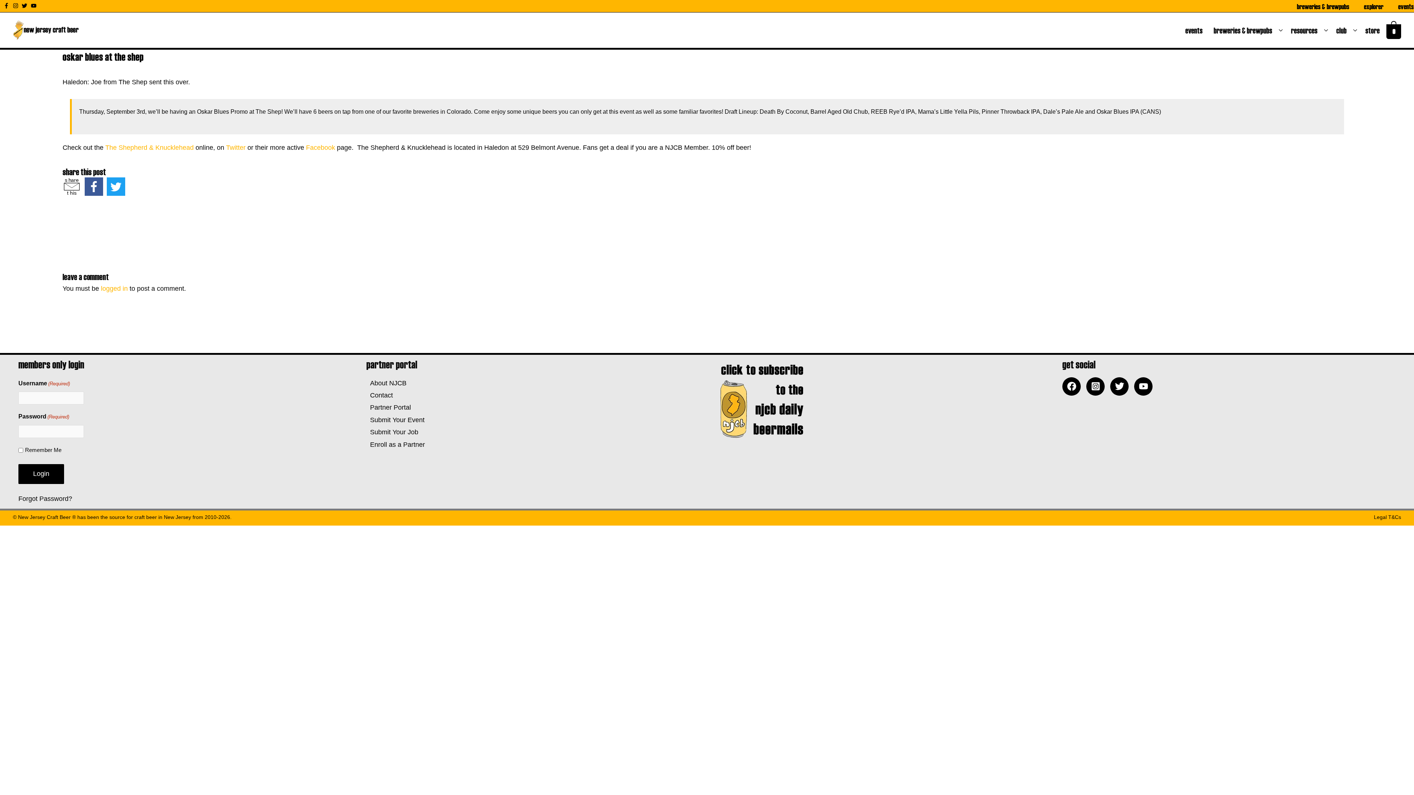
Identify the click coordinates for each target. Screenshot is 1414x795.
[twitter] (25, 5)
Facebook (320, 147)
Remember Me (43, 450)
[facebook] (1073, 386)
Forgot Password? (45, 498)
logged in (114, 288)
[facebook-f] (7, 5)
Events (1406, 6)
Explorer (1373, 6)
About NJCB (386, 383)
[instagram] (16, 5)
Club (1343, 30)
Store (1374, 30)
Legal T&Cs (1387, 517)
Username (44, 383)
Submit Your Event (395, 420)
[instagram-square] (1097, 386)
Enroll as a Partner (395, 444)
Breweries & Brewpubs (1323, 6)
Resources (1305, 30)
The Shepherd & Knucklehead (149, 147)
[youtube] (34, 5)
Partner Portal (388, 407)
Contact (379, 395)
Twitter (236, 147)
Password (43, 416)
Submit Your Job (392, 432)
